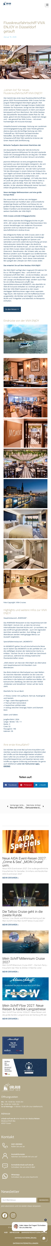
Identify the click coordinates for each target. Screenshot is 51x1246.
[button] (39, 5)
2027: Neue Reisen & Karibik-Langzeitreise (24, 1007)
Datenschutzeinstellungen (25, 1243)
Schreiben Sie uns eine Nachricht (24, 1176)
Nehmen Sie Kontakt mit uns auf (24, 1155)
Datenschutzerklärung (25, 1238)
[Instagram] (13, 1215)
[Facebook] (4, 1215)
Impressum (14, 1232)
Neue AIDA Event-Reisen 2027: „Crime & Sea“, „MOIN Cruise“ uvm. (24, 861)
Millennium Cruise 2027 (23, 960)
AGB (5, 1232)
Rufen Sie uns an (18, 1145)
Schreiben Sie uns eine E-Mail (23, 1166)
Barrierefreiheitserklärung (34, 1232)
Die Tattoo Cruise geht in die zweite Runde (22, 913)
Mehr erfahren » (10, 878)
